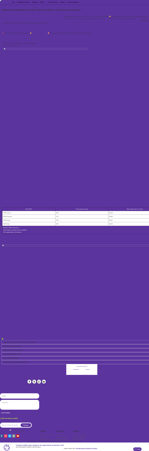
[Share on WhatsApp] (39, 382)
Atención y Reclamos (73, 2)
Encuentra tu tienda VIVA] (40, 33)
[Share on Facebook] (29, 382)
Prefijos (42, 2)
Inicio (13, 2)
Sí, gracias (87, 369)
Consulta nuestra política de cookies (86, 448)
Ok (148, 444)
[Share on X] (34, 382)
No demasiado (76, 369)
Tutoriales (34, 2)
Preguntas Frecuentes (23, 2)
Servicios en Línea (53, 2)
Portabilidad (18, 7)
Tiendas (62, 2)
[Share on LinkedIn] (44, 382)
